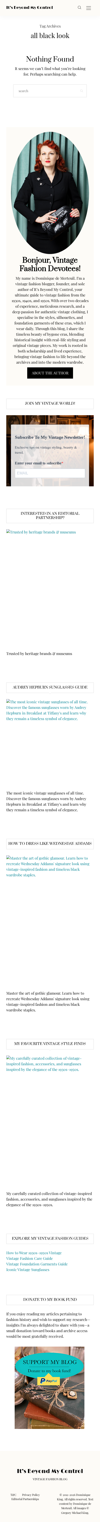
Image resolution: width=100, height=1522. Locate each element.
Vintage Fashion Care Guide (29, 1258)
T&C (13, 1495)
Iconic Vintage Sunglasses (27, 1269)
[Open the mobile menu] (88, 8)
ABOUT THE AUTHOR (50, 372)
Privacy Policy (31, 1495)
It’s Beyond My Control (29, 7)
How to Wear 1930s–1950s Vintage (34, 1252)
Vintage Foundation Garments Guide (37, 1263)
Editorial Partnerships (25, 1499)
